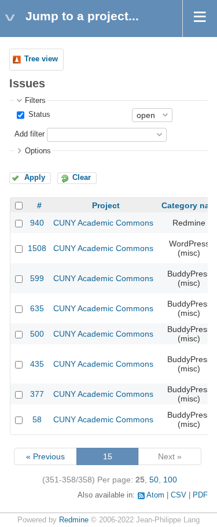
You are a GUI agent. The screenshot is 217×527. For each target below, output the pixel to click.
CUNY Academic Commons (103, 222)
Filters (35, 101)
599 (37, 278)
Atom (155, 495)
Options (38, 151)
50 (154, 479)
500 (37, 333)
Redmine (74, 520)
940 (37, 222)
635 (37, 308)
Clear (81, 178)
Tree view (41, 59)
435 (37, 363)
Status (38, 114)
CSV (178, 495)
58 (37, 419)
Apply (34, 178)
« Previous (45, 456)
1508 (37, 248)
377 (37, 394)
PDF (200, 495)
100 (170, 479)
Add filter (29, 134)
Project (106, 205)
